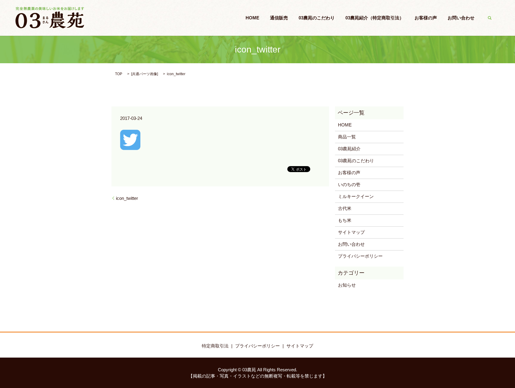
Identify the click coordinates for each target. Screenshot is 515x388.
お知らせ (347, 284)
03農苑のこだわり (317, 17)
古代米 (344, 208)
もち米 (344, 220)
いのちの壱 (349, 184)
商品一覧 (347, 136)
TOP (118, 74)
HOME (252, 17)
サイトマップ (351, 232)
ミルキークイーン (356, 196)
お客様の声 (426, 17)
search (489, 17)
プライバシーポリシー (360, 256)
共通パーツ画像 (144, 74)
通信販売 (279, 17)
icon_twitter (127, 198)
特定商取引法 (215, 345)
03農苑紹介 (349, 148)
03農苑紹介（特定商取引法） (374, 17)
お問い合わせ (461, 17)
